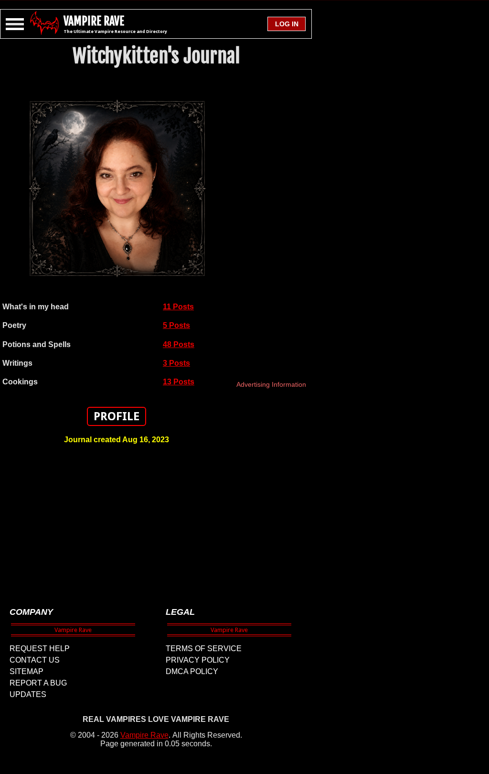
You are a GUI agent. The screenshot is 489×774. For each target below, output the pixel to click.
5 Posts (176, 325)
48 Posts (178, 344)
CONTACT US (35, 660)
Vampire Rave (144, 735)
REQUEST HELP (40, 648)
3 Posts (176, 363)
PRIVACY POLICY (198, 660)
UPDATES (28, 694)
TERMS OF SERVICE (204, 648)
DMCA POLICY (192, 671)
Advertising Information (271, 384)
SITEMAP (26, 671)
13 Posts (178, 382)
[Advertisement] (116, 521)
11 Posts (178, 307)
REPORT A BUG (38, 683)
